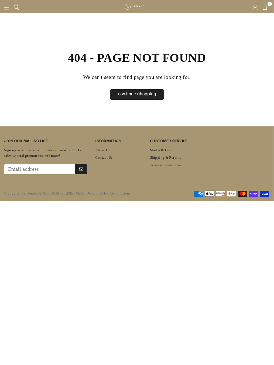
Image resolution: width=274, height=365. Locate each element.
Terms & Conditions (165, 165)
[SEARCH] (16, 7)
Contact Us (103, 158)
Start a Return (161, 150)
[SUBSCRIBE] (81, 169)
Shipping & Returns (165, 158)
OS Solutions (120, 193)
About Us (102, 150)
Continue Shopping (137, 94)
